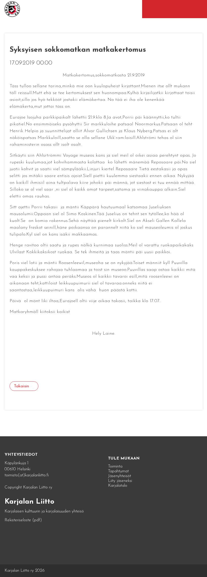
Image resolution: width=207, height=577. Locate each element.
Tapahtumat (118, 471)
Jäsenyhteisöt (119, 476)
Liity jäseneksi (120, 481)
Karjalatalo (117, 485)
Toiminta (115, 466)
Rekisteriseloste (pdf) (23, 520)
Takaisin (21, 386)
